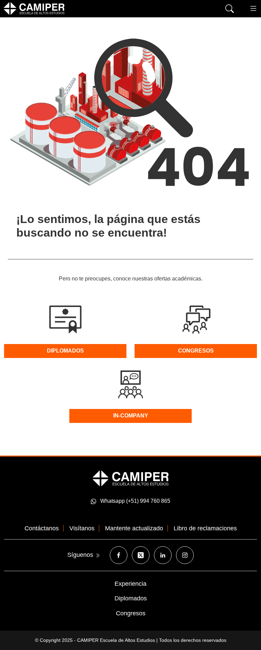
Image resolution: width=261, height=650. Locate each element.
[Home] (34, 8)
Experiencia (130, 583)
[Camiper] (130, 478)
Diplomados (131, 598)
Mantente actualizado (134, 528)
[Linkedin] (163, 555)
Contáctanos (41, 528)
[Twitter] (141, 555)
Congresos (130, 613)
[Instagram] (185, 555)
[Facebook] (118, 555)
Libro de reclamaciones (205, 528)
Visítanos (81, 528)
